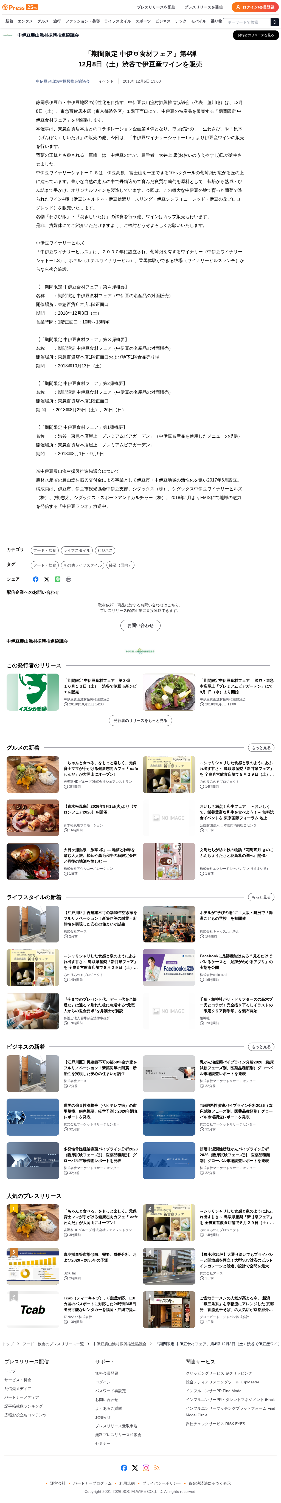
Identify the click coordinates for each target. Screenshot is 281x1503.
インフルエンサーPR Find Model (214, 1391)
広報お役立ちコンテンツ (25, 1415)
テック (181, 21)
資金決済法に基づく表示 (210, 1483)
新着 (9, 21)
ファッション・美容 (82, 21)
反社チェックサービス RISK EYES (215, 1424)
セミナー (103, 1443)
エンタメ (25, 21)
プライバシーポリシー (161, 1483)
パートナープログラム (92, 1483)
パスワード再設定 (110, 1391)
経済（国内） (120, 565)
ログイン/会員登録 (258, 7)
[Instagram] (146, 1468)
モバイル (198, 21)
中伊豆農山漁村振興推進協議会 (63, 81)
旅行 (57, 21)
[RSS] (157, 1468)
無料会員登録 (106, 1373)
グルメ (43, 21)
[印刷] (68, 579)
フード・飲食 (44, 550)
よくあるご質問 (108, 1408)
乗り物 (216, 21)
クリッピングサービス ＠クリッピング (219, 1373)
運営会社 (58, 1483)
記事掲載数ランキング (23, 1406)
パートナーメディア (21, 1397)
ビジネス (163, 21)
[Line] (57, 579)
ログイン (103, 1382)
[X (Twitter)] (46, 579)
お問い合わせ (140, 625)
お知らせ (103, 1417)
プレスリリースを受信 (203, 7)
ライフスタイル (117, 21)
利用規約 (127, 1483)
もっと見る (261, 747)
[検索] (275, 22)
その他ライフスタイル (82, 565)
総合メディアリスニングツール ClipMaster (222, 1382)
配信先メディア (17, 1388)
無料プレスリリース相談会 (118, 1434)
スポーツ (143, 21)
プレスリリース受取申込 (116, 1426)
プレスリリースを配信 (156, 7)
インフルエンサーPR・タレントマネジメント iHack (230, 1399)
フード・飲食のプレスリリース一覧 (53, 1344)
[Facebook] (35, 579)
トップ (8, 1344)
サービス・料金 (17, 1380)
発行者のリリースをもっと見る (140, 720)
